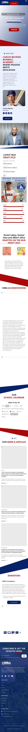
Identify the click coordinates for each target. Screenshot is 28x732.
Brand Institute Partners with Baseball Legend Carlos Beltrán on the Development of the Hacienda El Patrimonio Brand (13, 551)
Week (7, 406)
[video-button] (14, 134)
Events (2, 470)
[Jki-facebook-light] (2, 676)
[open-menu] (26, 1)
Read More (3, 483)
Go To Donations (14, 602)
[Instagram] (9, 113)
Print (3, 417)
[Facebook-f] (4, 113)
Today (21, 406)
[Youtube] (11, 113)
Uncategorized (4, 509)
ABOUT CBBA (7, 118)
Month (3, 406)
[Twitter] (6, 113)
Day (10, 406)
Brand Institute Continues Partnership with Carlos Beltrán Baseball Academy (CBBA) (13, 512)
